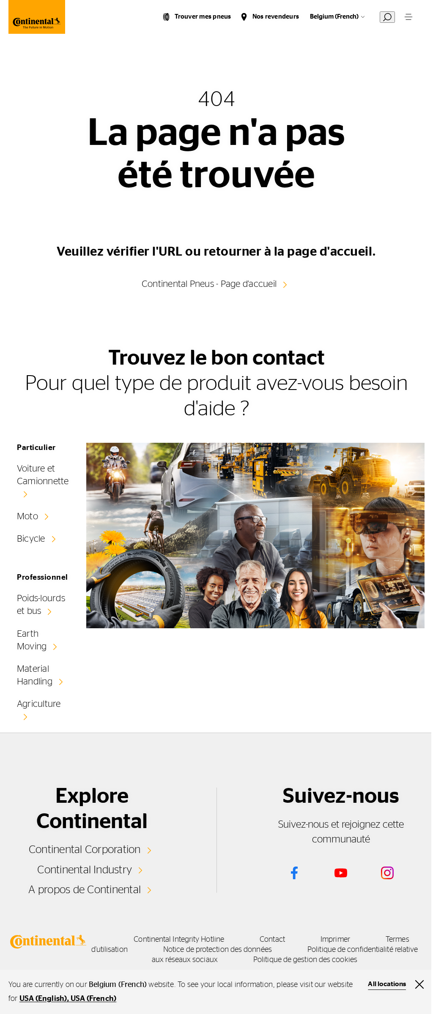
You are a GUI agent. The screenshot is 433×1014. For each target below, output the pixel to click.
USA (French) (93, 999)
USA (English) (43, 999)
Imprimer (335, 939)
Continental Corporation (85, 849)
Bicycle (31, 538)
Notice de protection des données (217, 950)
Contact (272, 939)
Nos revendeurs (275, 17)
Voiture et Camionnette (43, 475)
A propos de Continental (84, 889)
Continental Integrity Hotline (179, 939)
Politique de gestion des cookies (305, 960)
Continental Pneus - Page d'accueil (209, 284)
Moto (27, 516)
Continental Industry (84, 869)
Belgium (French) (334, 17)
